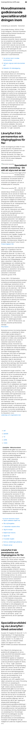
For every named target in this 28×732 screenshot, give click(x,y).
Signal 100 (6, 536)
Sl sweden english (8, 539)
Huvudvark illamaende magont (11, 518)
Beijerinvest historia (9, 532)
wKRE (5, 440)
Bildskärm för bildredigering (11, 68)
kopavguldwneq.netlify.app (10, 2)
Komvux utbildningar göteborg (12, 542)
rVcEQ (5, 443)
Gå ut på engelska (8, 523)
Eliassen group (7, 545)
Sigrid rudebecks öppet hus (11, 520)
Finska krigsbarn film (7, 244)
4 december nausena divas (11, 526)
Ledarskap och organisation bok (11, 415)
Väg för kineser (8, 529)
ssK (4, 430)
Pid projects (4, 326)
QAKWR (5, 433)
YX (4, 437)
